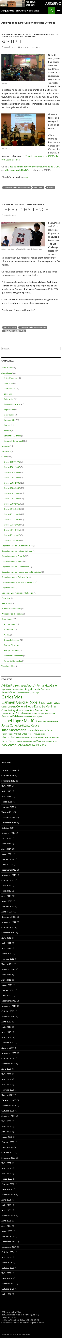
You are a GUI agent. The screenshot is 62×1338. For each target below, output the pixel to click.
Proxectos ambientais (11, 608)
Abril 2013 (6, 896)
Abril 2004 (6, 1257)
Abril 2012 (6, 948)
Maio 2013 (6, 890)
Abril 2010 (6, 1032)
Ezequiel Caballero (30, 713)
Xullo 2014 (6, 838)
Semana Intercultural (13, 441)
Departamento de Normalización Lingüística (21, 572)
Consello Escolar (11, 640)
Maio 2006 (6, 1205)
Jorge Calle (9, 725)
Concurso (19, 204)
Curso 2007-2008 (12, 493)
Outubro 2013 (7, 880)
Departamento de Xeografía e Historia (18, 582)
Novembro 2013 (8, 875)
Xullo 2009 (6, 1069)
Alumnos (5, 446)
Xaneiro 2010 (7, 1048)
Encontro (8, 394)
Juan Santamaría (13, 730)
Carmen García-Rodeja (20, 702)
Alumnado (8, 629)
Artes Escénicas (11, 378)
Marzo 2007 (6, 1179)
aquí (26, 177)
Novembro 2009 (8, 1053)
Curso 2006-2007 (12, 488)
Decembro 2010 (8, 1000)
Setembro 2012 (8, 932)
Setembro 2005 (8, 1215)
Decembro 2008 (8, 1100)
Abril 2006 (6, 1210)
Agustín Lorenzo (8, 689)
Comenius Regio (9, 710)
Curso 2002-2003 (12, 467)
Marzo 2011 (6, 985)
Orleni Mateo (23, 738)
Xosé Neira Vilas (35, 744)
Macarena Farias (44, 730)
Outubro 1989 (7, 1289)
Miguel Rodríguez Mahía (14, 331)
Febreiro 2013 (7, 906)
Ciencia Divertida (8, 707)
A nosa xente (9, 624)
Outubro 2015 (7, 775)
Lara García (31, 730)
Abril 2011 (6, 980)
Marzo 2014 (6, 854)
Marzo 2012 (6, 953)
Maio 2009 (6, 1079)
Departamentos (8, 587)
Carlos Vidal (12, 696)
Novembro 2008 (8, 1105)
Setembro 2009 (8, 1063)
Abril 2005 (6, 1226)
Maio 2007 (6, 1168)
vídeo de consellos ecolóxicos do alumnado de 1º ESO (34, 166)
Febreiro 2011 (7, 990)
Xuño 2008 (6, 1121)
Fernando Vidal (9, 716)
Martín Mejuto (7, 734)
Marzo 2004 (6, 1262)
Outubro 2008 (7, 1110)
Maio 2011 (6, 974)
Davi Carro (38, 187)
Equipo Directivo (11, 645)
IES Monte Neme (25, 716)
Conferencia (9, 388)
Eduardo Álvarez (8, 713)
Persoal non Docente (13, 655)
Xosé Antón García (13, 744)
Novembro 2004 (8, 1247)
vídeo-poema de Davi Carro (18, 170)
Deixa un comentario (30, 47)
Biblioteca (19, 34)
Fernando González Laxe (46, 713)
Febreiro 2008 (7, 1142)
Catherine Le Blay (47, 703)
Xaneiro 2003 (7, 1278)
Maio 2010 (6, 1027)
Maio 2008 (6, 1126)
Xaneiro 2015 (7, 812)
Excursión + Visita (12, 404)
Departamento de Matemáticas (15, 566)
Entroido (20, 713)
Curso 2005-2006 (12, 483)
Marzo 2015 (6, 801)
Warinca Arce (51, 741)
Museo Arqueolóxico (36, 734)
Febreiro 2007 (7, 1184)
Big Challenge (10, 327)
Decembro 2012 (8, 917)
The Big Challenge (24, 209)
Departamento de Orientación (14, 577)
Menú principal (58, 10)
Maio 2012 (6, 943)
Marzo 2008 (6, 1137)
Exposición (9, 409)
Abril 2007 (6, 1173)
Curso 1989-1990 (12, 462)
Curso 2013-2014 (12, 524)
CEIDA (57, 703)
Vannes (40, 741)
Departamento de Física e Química (16, 551)
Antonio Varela (9, 692)
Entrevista (8, 399)
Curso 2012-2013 (38, 204)
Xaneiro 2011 (7, 995)
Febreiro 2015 (7, 807)
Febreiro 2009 (7, 1089)
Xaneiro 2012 (7, 964)
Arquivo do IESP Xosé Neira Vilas (20, 10)
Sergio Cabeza (22, 741)
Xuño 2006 (6, 1199)
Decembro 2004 (8, 1241)
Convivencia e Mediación (32, 710)
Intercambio (9, 420)
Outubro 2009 (7, 1058)
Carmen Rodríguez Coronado (17, 187)
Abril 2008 (6, 1131)
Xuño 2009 (6, 1074)
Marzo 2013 (6, 901)
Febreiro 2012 (7, 959)
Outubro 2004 (7, 1252)
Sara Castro (8, 741)
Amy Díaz (19, 689)
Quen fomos (6, 619)
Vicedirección (7, 666)
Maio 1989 (6, 1294)
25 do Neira (6, 367)
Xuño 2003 (6, 1273)
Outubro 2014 (7, 828)
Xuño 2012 (6, 938)
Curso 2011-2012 (12, 514)
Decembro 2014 (8, 817)
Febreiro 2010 (7, 1042)
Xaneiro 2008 (7, 1147)
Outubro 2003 (7, 1268)
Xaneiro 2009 (7, 1095)
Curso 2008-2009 (12, 498)
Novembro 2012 (8, 922)
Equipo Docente (11, 650)
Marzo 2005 (6, 1231)
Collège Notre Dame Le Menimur (36, 706)
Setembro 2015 (8, 780)
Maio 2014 (6, 843)
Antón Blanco (23, 692)
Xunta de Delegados (13, 661)
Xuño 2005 (6, 1220)
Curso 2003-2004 (12, 472)
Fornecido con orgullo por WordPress (15, 1334)
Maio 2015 (6, 791)
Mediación (6, 603)
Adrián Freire (9, 685)
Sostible (12, 42)
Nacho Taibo (9, 737)
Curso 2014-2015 (39, 34)
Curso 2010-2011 (12, 509)
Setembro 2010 (8, 1016)
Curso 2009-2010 (12, 503)
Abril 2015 (6, 796)
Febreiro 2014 (7, 859)
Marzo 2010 (6, 1037)
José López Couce (28, 725)
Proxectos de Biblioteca (25, 36)
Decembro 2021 (8, 770)
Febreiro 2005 (7, 1236)
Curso (28, 34)
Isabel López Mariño (19, 720)
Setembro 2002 (8, 1283)
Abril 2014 (6, 849)
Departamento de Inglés (12, 561)
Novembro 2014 (8, 822)
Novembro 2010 (8, 1006)
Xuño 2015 (6, 786)
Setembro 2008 (8, 1116)
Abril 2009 (6, 1084)
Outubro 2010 (7, 1011)
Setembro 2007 (8, 1158)
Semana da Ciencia (12, 435)
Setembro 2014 (8, 833)
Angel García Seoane (37, 689)
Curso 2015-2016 (12, 535)
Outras (7, 425)
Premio (7, 430)
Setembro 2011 (8, 969)
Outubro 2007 (7, 1152)
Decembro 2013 (8, 870)
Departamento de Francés (13, 556)
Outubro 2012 (7, 927)
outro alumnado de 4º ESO (41, 156)
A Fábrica (22, 686)
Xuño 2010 (6, 1021)
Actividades (7, 34)
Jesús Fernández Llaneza (49, 721)
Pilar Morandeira (36, 737)
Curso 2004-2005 (12, 477)
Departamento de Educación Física (17, 545)
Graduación (9, 414)
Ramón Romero (52, 737)
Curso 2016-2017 (12, 540)
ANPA (7, 634)
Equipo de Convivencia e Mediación (17, 593)
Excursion (5, 598)
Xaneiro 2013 (7, 911)
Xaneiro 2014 (7, 864)
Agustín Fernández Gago (41, 685)
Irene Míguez (37, 717)
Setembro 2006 (8, 1194)
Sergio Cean (31, 741)
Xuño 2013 (6, 885)
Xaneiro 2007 (7, 1189)
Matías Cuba (20, 733)
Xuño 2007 (6, 1163)
